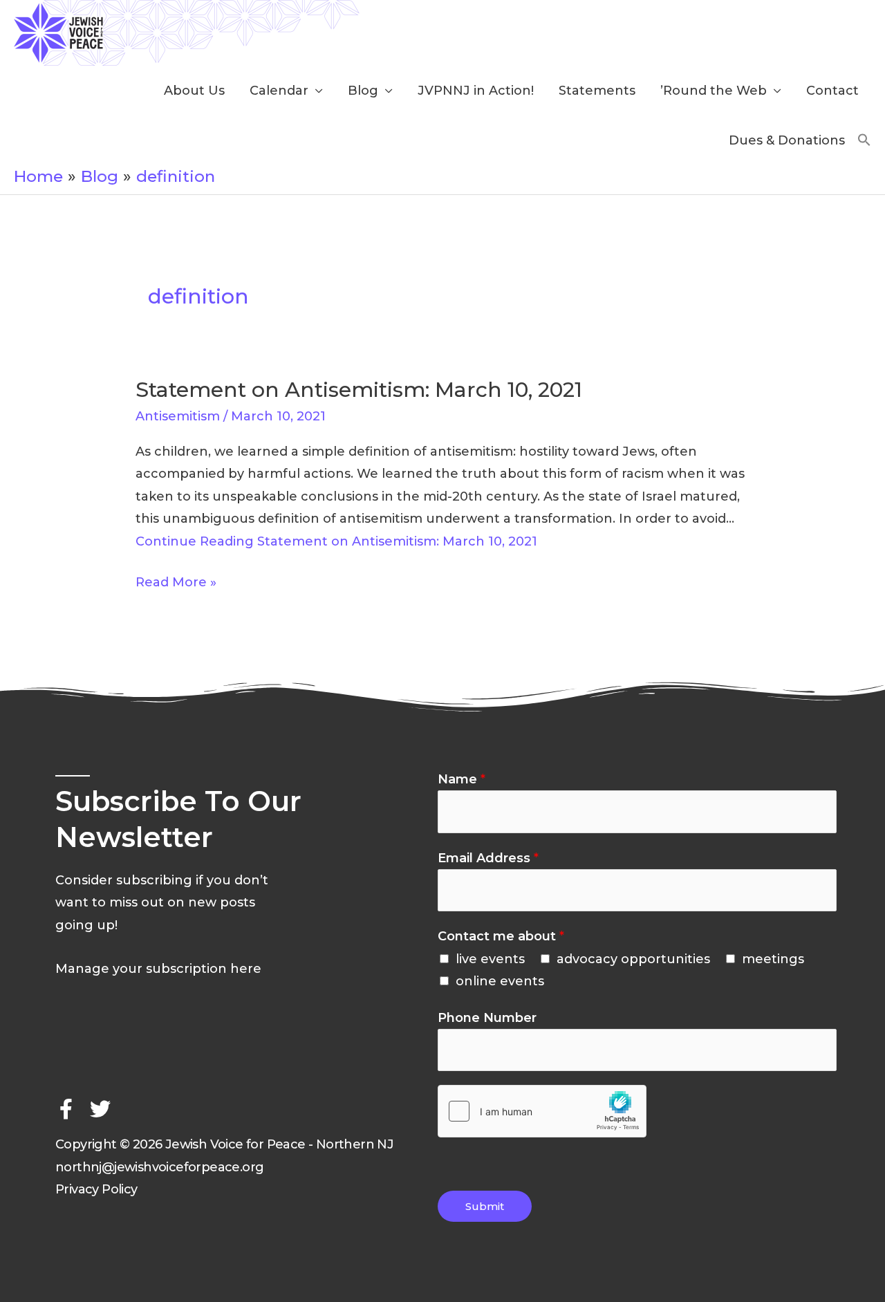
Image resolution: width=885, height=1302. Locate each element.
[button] (864, 141)
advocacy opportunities (633, 959)
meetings (773, 959)
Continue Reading (336, 541)
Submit (484, 1206)
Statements (597, 90)
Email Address (488, 858)
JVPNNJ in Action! (476, 90)
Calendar (279, 90)
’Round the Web (713, 90)
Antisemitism (178, 416)
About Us (194, 90)
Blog (363, 90)
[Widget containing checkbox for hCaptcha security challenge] (542, 1111)
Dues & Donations (787, 140)
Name (461, 779)
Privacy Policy (96, 1189)
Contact (832, 90)
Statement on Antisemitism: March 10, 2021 (359, 389)
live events (490, 959)
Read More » (176, 580)
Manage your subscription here (158, 968)
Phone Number (487, 1017)
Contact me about (501, 936)
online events (500, 981)
